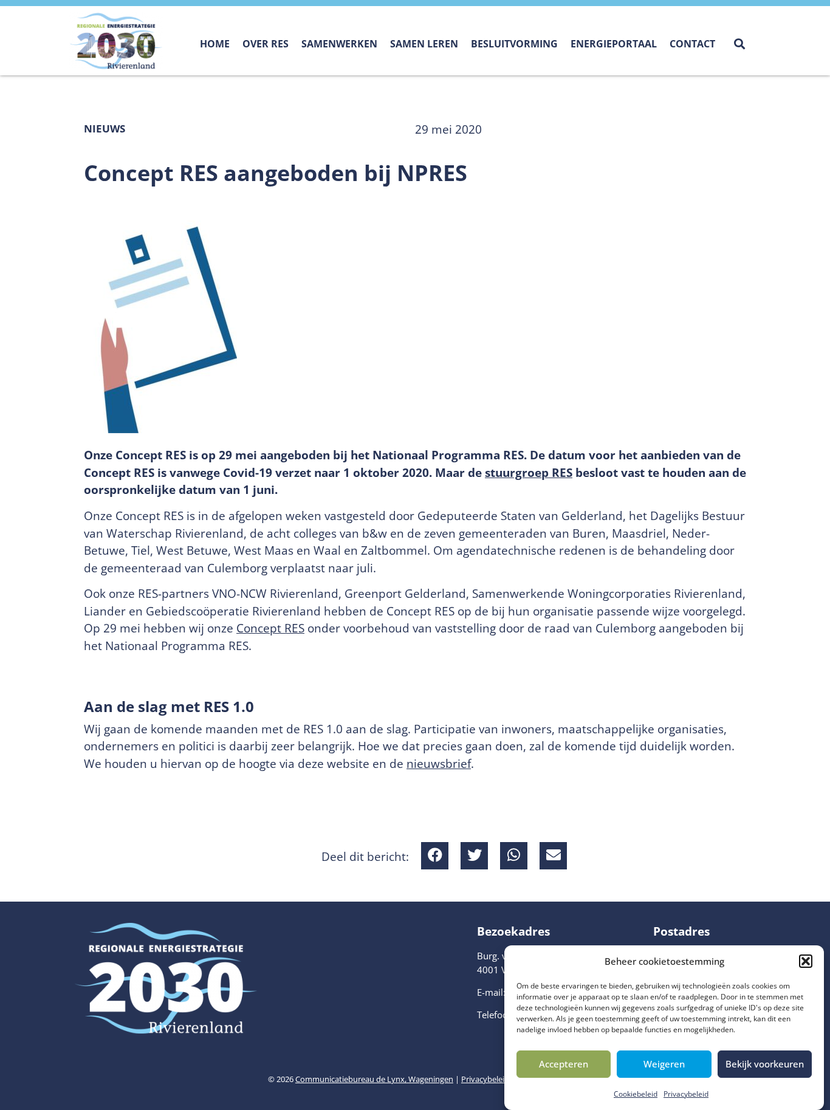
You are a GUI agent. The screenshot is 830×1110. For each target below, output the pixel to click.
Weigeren (664, 1064)
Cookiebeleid (635, 1094)
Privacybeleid (686, 1094)
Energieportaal (614, 43)
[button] (806, 961)
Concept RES (270, 628)
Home (215, 43)
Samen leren (424, 43)
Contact (692, 43)
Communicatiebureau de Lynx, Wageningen (374, 1079)
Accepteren (563, 1064)
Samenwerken (339, 43)
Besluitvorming (514, 43)
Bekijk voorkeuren (764, 1064)
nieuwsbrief (438, 764)
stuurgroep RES (528, 473)
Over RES (265, 43)
